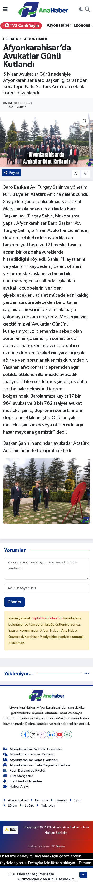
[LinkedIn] (51, 734)
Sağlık (29, 805)
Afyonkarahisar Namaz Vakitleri (34, 760)
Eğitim (12, 805)
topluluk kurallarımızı (47, 618)
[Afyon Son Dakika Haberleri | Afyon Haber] (43, 9)
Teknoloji (48, 805)
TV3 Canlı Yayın (24, 26)
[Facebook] (25, 734)
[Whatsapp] (68, 734)
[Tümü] (86, 674)
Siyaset (61, 800)
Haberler (10, 39)
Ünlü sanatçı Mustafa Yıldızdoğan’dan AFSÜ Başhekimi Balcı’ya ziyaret (46, 879)
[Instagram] (42, 734)
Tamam (84, 863)
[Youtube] (59, 734)
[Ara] (87, 10)
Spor (78, 800)
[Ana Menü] (5, 10)
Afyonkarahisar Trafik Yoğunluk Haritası (40, 765)
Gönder (14, 602)
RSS (13, 830)
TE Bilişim (58, 846)
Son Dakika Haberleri (26, 781)
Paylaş (14, 173)
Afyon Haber (59, 25)
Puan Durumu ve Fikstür (28, 770)
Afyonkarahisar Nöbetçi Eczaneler (36, 749)
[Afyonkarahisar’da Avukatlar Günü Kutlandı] (46, 139)
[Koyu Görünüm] (81, 10)
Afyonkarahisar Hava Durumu (32, 754)
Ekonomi (82, 25)
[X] (34, 734)
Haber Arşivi (19, 786)
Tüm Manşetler (21, 776)
